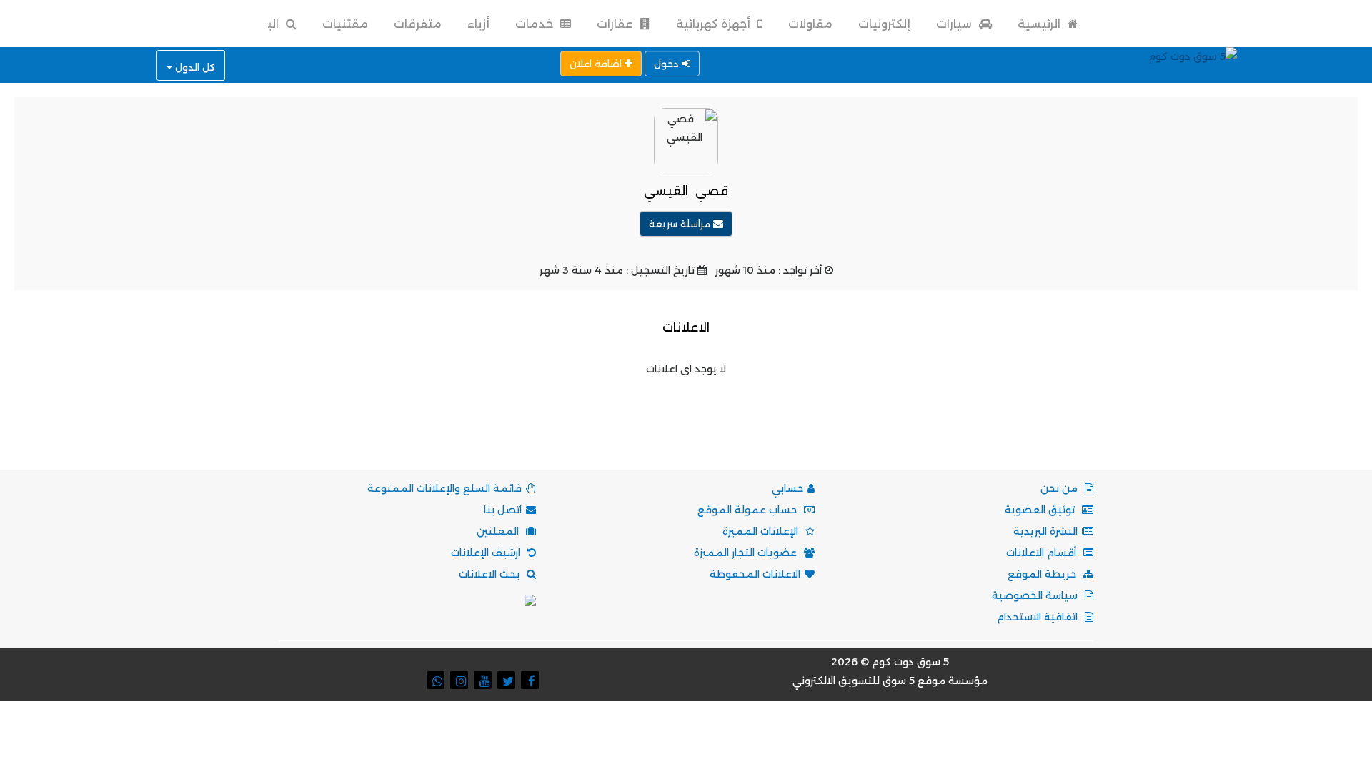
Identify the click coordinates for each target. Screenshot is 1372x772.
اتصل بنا (503, 509)
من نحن (1060, 488)
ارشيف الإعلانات (487, 552)
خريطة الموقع (1043, 574)
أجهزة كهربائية (714, 24)
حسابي (787, 488)
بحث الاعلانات (490, 574)
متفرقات (418, 24)
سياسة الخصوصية (1036, 595)
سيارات (955, 24)
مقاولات (810, 24)
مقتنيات (345, 24)
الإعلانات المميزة (761, 531)
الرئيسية (1040, 24)
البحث (263, 24)
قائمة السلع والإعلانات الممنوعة (444, 488)
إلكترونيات (884, 24)
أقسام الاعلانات (1042, 552)
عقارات (616, 24)
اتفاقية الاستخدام (1038, 616)
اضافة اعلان (597, 63)
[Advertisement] (686, 410)
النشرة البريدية (1045, 531)
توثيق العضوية (1041, 509)
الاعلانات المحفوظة (755, 574)
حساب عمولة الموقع (748, 509)
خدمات (535, 24)
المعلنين (499, 531)
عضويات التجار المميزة (747, 552)
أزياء (478, 24)
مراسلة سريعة (681, 223)
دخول (668, 63)
